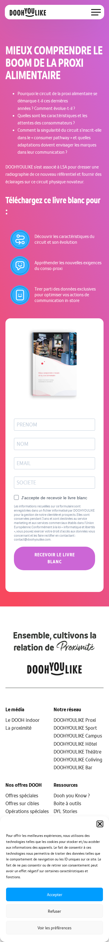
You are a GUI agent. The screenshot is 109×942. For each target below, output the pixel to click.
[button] (100, 824)
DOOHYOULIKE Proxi (75, 720)
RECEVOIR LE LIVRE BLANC (55, 558)
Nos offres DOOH (23, 785)
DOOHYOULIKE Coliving (78, 760)
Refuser (54, 911)
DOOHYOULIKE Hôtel (76, 744)
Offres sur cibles (22, 803)
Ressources (66, 785)
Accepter (54, 894)
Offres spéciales (21, 796)
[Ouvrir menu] (96, 12)
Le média (14, 709)
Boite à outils (67, 803)
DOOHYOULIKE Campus (78, 736)
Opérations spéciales (27, 811)
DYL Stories (65, 811)
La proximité (18, 728)
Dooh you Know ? (72, 796)
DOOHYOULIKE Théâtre (77, 752)
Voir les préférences (54, 927)
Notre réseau (67, 709)
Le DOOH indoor (22, 720)
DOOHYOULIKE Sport (75, 728)
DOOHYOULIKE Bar (73, 767)
